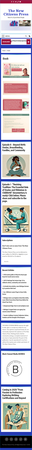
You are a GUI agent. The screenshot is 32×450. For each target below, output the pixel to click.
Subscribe (6, 261)
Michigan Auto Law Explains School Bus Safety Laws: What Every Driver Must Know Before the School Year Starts (15, 300)
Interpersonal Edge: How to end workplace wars (16, 306)
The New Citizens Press (16, 12)
